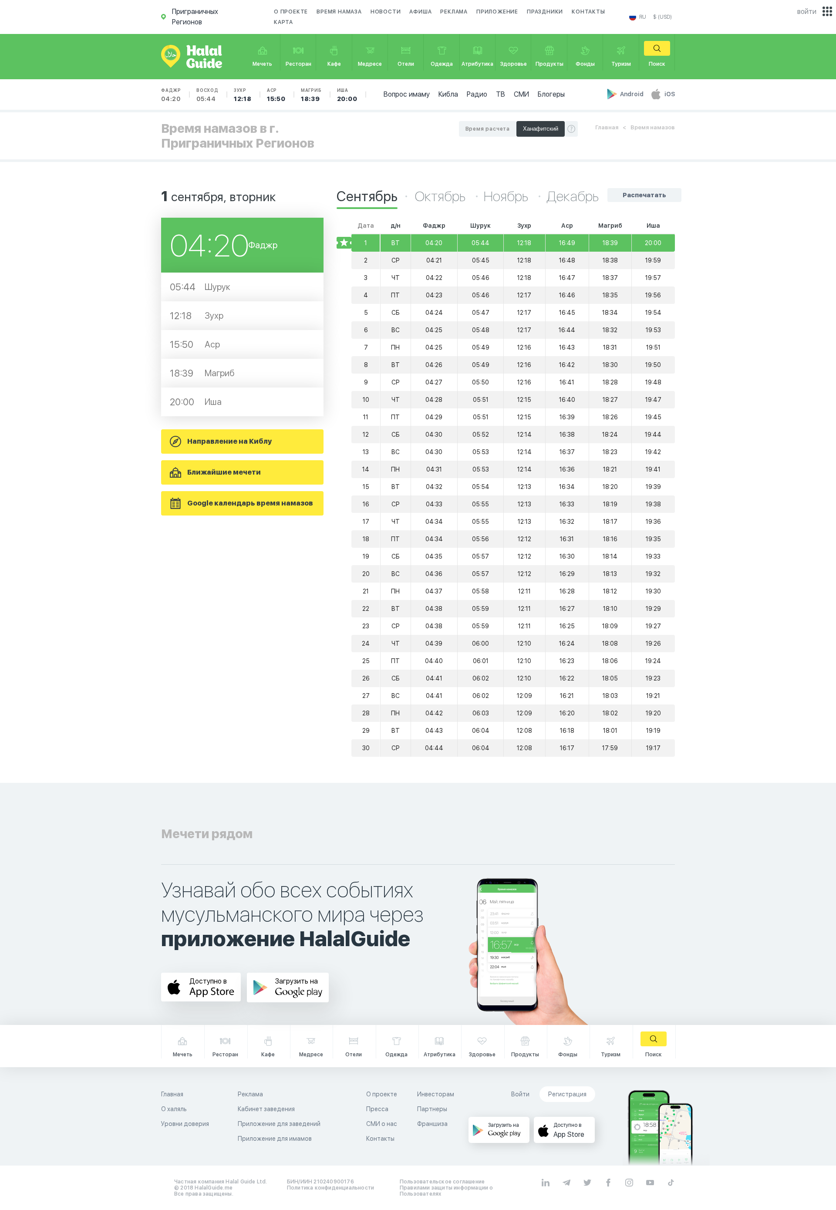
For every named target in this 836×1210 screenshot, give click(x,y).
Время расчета (487, 129)
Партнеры (432, 1109)
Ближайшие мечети (224, 472)
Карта (283, 22)
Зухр (243, 95)
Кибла (448, 94)
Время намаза (339, 12)
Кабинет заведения (266, 1109)
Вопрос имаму (407, 94)
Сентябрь (367, 196)
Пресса (377, 1109)
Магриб (311, 95)
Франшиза (432, 1123)
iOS (669, 94)
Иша (347, 95)
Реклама (454, 12)
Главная (606, 127)
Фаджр (171, 95)
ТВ (500, 94)
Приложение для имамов (275, 1138)
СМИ (521, 94)
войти (806, 11)
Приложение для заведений (279, 1123)
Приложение (497, 12)
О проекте (291, 12)
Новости (386, 12)
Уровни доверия (185, 1123)
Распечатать (644, 195)
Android (632, 94)
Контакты (588, 12)
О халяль (174, 1109)
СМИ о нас (381, 1123)
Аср (276, 95)
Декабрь (572, 196)
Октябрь (441, 196)
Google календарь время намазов (250, 503)
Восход (207, 95)
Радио (477, 94)
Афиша (420, 12)
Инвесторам (435, 1094)
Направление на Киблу (229, 441)
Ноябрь (507, 196)
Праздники (545, 12)
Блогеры (551, 94)
